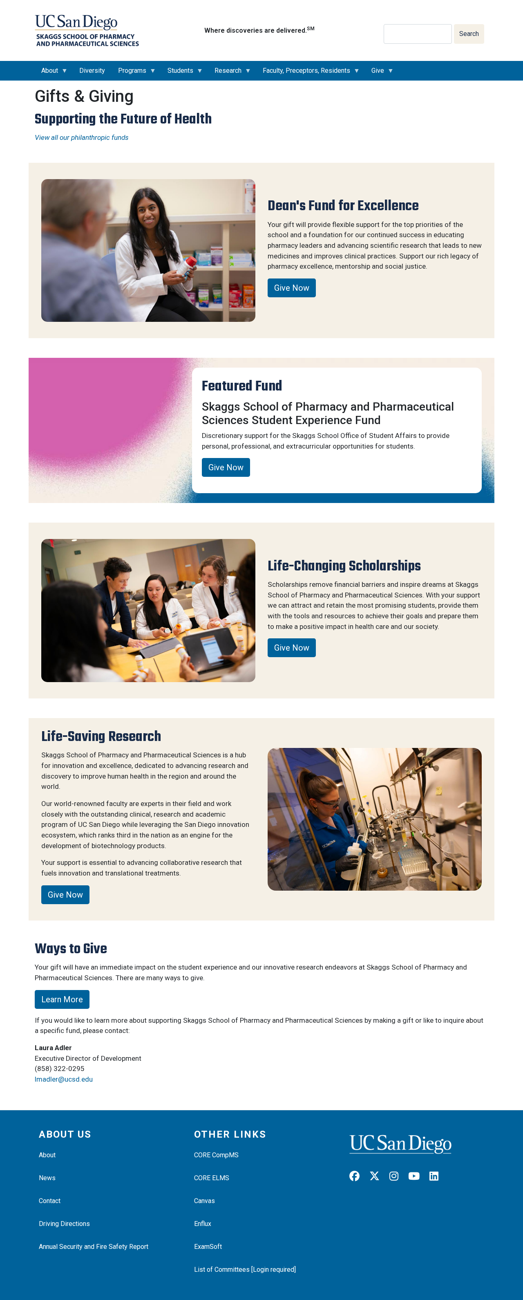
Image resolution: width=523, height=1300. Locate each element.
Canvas (204, 1201)
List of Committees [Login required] (245, 1269)
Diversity (92, 70)
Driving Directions (64, 1224)
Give (374, 74)
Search (469, 34)
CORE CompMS (216, 1155)
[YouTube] (418, 1176)
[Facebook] (358, 1176)
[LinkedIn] (438, 1176)
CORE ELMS (211, 1178)
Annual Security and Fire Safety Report (93, 1247)
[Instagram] (398, 1176)
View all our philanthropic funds (82, 137)
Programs (129, 74)
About (46, 74)
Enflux (202, 1224)
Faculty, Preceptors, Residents (303, 74)
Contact (49, 1201)
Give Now (291, 288)
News (47, 1178)
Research (224, 74)
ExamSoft (208, 1247)
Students (177, 74)
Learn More (62, 999)
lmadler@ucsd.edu (64, 1079)
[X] (378, 1176)
